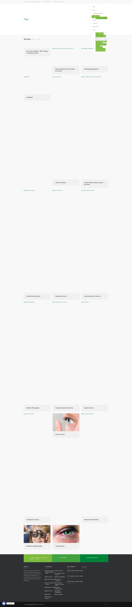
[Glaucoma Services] (66, 241)
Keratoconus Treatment (91, 519)
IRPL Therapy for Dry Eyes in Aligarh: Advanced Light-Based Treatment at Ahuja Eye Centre (75, 576)
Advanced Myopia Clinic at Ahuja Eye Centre (49, 572)
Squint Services (89, 408)
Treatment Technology (98, 13)
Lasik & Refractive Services (99, 34)
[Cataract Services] (66, 127)
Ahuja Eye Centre (31, 604)
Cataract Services (60, 182)
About (94, 10)
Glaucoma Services (61, 296)
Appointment (96, 26)
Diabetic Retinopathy (32, 408)
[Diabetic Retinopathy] (37, 353)
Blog (94, 30)
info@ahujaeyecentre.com (59, 1)
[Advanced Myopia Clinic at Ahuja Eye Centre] (66, 57)
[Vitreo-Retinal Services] (37, 241)
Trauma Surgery (60, 546)
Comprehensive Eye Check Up (64, 408)
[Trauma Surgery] (66, 534)
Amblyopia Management (91, 69)
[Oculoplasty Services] (37, 464)
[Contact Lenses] (66, 422)
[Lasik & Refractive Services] (94, 241)
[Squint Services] (94, 353)
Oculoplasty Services (32, 519)
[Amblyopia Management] (94, 57)
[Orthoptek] (37, 85)
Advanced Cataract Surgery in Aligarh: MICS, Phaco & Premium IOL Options (75, 570)
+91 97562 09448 (47, 1)
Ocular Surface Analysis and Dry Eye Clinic (59, 584)
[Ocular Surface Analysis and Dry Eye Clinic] (94, 127)
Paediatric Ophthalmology (34, 546)
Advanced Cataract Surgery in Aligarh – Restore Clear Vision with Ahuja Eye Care (75, 581)
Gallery (94, 20)
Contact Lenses (60, 434)
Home (93, 6)
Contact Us (95, 23)
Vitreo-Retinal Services (33, 296)
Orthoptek (29, 97)
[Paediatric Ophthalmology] (37, 534)
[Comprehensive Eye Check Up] (66, 353)
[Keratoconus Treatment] (94, 464)
